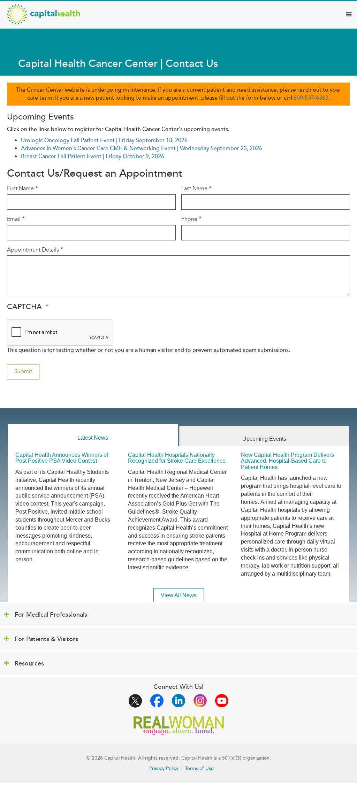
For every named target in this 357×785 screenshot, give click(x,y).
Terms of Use (199, 768)
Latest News (92, 438)
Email (14, 219)
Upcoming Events (264, 439)
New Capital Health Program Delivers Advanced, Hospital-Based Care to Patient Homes (287, 461)
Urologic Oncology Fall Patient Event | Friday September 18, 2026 (104, 140)
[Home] (43, 14)
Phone (189, 219)
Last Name (194, 188)
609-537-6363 (311, 97)
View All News (179, 595)
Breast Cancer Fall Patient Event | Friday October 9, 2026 (92, 156)
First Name (20, 188)
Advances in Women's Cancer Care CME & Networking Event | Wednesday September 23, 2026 (141, 148)
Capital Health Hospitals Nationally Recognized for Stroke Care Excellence (177, 458)
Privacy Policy (163, 768)
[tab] (93, 435)
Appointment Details (33, 249)
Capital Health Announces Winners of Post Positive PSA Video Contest (61, 458)
